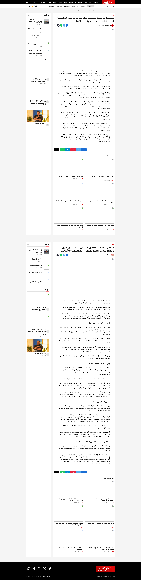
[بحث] (29, 6)
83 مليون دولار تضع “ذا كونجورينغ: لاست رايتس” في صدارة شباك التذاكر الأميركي (69, 524)
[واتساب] (61, 25)
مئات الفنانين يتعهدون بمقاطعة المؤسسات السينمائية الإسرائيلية (102, 500)
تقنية (65, 2)
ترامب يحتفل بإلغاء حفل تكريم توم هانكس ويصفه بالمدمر (101, 524)
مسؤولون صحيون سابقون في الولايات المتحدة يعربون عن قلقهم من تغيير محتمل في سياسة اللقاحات (37, 103)
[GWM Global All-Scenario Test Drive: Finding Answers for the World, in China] (46, 21)
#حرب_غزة (82, 6)
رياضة (54, 2)
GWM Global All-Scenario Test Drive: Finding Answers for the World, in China (35, 21)
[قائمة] (27, 6)
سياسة (80, 2)
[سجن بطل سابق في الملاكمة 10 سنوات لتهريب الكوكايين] (99, 191)
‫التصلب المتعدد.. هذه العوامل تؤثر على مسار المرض (35, 44)
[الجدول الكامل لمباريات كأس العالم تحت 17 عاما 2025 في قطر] (68, 191)
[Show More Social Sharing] (55, 25)
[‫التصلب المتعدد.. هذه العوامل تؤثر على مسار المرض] (46, 44)
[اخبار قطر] (108, 2)
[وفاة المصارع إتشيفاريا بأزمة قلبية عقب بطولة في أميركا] (68, 167)
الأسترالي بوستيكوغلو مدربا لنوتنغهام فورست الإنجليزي (101, 177)
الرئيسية (96, 2)
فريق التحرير (108, 25)
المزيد (44, 2)
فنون (49, 2)
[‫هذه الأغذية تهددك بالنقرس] (46, 37)
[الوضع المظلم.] (36, 2)
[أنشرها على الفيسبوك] (67, 25)
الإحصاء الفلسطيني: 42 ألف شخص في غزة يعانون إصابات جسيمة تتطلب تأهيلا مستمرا (35, 52)
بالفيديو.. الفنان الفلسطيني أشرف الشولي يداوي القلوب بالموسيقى (68, 548)
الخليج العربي (59, 6)
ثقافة (60, 2)
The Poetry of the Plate (40, 123)
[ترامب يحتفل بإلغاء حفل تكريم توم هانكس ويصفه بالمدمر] (99, 513)
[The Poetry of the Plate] (38, 116)
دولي (85, 2)
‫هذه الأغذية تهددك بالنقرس (36, 35)
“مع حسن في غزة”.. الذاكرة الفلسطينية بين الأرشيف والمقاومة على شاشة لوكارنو (69, 500)
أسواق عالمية (52, 6)
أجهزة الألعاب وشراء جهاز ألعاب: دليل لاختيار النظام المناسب (34, 29)
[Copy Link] (58, 25)
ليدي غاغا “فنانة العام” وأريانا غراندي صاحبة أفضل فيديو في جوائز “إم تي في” (101, 548)
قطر (90, 2)
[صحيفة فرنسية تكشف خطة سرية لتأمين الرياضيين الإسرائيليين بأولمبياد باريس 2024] (84, 48)
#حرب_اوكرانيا (75, 6)
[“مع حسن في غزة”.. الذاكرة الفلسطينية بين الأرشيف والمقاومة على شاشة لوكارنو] (68, 489)
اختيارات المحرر (67, 6)
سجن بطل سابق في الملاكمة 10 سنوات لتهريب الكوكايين (101, 201)
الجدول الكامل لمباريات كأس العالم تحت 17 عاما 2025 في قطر (68, 201)
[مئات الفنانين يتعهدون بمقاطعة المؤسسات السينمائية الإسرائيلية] (99, 489)
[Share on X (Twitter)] (64, 25)
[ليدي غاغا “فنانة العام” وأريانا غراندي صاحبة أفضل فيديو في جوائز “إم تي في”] (99, 538)
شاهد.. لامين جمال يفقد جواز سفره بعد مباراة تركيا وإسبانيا (70, 226)
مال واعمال (72, 2)
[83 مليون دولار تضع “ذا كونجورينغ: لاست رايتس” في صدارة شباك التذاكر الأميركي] (68, 513)
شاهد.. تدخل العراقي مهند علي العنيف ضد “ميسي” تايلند (100, 226)
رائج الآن (90, 6)
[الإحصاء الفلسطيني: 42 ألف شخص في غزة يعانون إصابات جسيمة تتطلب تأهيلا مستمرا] (46, 52)
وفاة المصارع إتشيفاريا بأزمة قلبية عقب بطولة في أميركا (68, 176)
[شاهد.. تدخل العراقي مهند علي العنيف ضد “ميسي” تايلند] (99, 215)
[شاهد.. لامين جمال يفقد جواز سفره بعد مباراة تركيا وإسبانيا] (68, 215)
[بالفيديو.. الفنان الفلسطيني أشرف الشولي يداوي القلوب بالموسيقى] (68, 538)
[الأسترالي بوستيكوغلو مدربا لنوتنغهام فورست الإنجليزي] (99, 167)
